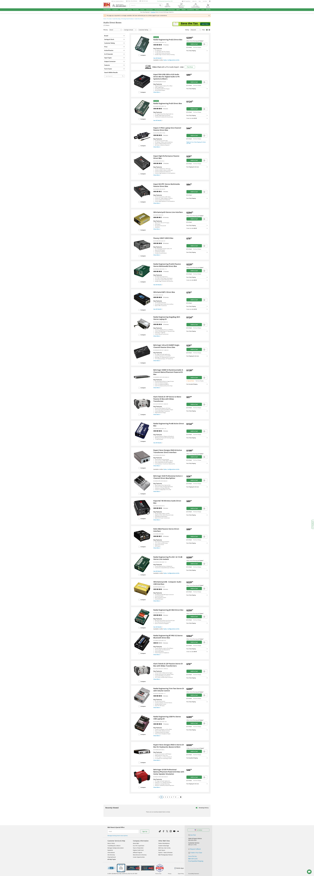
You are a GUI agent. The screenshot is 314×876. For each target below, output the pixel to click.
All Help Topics (112, 859)
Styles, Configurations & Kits (171, 60)
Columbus (153, 12)
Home (104, 18)
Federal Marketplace (164, 843)
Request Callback (195, 849)
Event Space (161, 850)
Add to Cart (194, 44)
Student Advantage (163, 845)
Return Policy (111, 843)
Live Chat (205, 1)
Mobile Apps (180, 868)
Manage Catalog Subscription (116, 848)
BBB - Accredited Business (112, 868)
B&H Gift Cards (193, 859)
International (111, 852)
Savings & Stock (128, 30)
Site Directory (111, 855)
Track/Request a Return (114, 845)
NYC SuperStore (187, 1)
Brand (111, 30)
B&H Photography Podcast (165, 855)
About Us (194, 1)
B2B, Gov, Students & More (117, 1)
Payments (110, 850)
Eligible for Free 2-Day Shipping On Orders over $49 (196, 142)
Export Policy (181, 873)
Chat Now (190, 67)
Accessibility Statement (193, 873)
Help (200, 1)
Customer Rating (143, 30)
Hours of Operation (138, 848)
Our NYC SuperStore (138, 845)
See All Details (157, 58)
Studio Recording (116, 18)
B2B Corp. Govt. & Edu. (164, 848)
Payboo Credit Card (138, 850)
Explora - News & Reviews (165, 852)
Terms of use (158, 873)
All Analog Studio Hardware (127, 18)
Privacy (169, 873)
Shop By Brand (112, 857)
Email (110, 831)
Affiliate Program (137, 852)
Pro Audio (109, 18)
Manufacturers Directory (139, 855)
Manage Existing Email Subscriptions (118, 835)
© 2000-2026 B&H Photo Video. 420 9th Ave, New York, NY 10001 (122, 873)
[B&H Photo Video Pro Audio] (107, 5)
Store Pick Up (192, 856)
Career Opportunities (139, 857)
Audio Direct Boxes (139, 18)
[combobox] (195, 30)
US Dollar (199, 830)
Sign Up (144, 831)
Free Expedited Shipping (195, 861)
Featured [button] (193, 30)
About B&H (136, 843)
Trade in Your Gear (196, 853)
